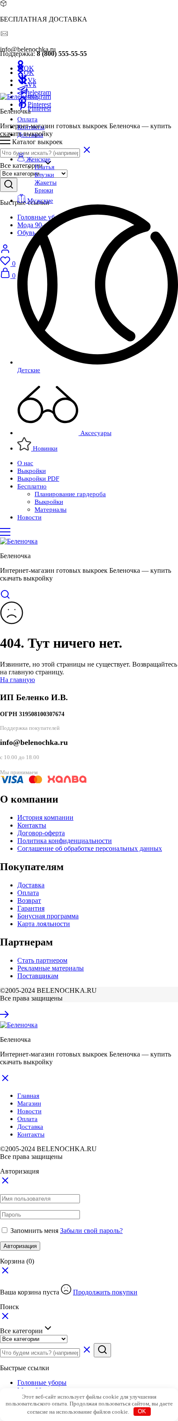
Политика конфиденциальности (64, 840)
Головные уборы (42, 1382)
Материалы (51, 509)
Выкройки (31, 470)
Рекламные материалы (50, 968)
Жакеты (46, 182)
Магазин (29, 1103)
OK (142, 1411)
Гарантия (30, 908)
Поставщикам (37, 975)
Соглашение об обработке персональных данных (89, 848)
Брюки (44, 190)
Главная (28, 1095)
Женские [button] (38, 159)
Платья (44, 167)
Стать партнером (42, 960)
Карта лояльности (43, 923)
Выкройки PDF (38, 478)
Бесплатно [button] (32, 486)
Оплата (27, 119)
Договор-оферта (41, 833)
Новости (29, 517)
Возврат (29, 900)
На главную (17, 679)
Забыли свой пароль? (91, 1230)
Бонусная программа (48, 916)
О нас (25, 463)
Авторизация (20, 1246)
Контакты (31, 825)
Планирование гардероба (70, 494)
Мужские (40, 200)
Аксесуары (95, 432)
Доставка (30, 885)
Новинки (44, 448)
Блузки (44, 174)
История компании (45, 817)
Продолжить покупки (105, 1292)
